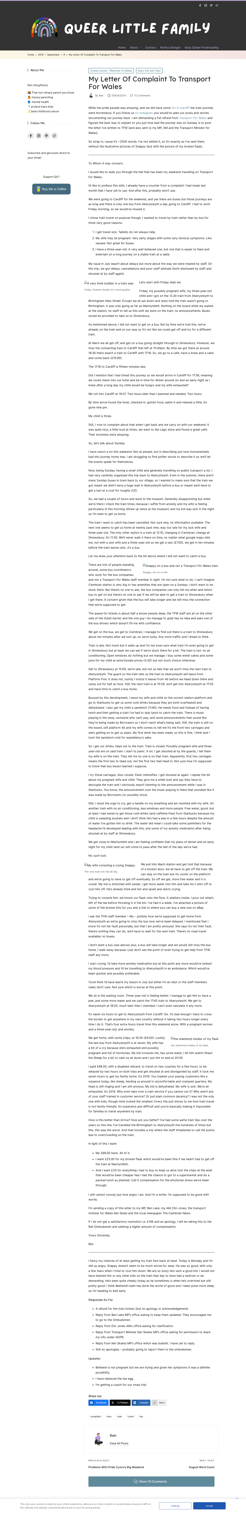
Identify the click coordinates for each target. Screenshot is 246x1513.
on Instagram (144, 113)
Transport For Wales (193, 118)
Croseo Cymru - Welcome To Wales (111, 70)
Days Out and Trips (149, 70)
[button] (119, 1443)
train (119, 1416)
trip (141, 1416)
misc (109, 1416)
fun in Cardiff (180, 108)
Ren (113, 1435)
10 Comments (142, 95)
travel (131, 1416)
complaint (95, 1416)
